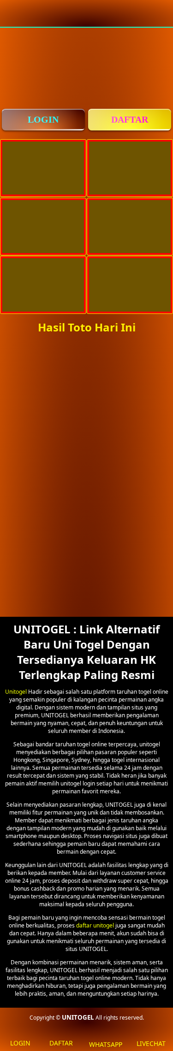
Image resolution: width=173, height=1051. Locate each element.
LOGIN (43, 119)
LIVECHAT (151, 1043)
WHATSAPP (105, 1044)
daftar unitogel (95, 925)
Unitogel (16, 692)
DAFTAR (129, 119)
